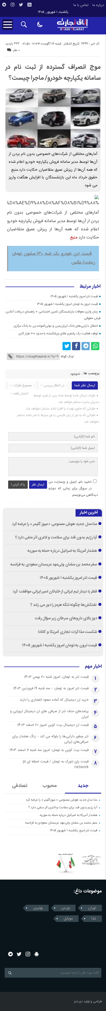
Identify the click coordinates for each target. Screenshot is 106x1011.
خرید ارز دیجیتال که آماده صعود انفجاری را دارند (54, 700)
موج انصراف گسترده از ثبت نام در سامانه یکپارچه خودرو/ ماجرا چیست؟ (53, 72)
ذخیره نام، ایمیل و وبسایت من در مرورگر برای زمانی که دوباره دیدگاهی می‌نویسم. (73, 488)
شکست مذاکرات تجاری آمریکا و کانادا (67, 632)
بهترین (38, 908)
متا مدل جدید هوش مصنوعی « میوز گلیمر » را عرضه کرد (54, 524)
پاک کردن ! (18, 484)
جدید (83, 786)
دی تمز (78, 1001)
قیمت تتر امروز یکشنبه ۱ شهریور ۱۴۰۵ (74, 296)
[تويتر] (21, 5)
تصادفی (19, 786)
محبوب (49, 786)
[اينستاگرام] (12, 5)
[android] (36, 954)
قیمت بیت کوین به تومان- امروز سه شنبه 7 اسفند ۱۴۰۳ (49, 750)
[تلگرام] (4, 5)
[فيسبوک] (76, 346)
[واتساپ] (95, 346)
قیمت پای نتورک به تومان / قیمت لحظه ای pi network (56, 764)
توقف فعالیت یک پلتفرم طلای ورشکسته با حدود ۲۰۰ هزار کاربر (58, 333)
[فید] (29, 5)
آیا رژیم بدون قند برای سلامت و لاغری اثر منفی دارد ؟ (56, 537)
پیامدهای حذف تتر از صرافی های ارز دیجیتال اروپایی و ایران (49, 714)
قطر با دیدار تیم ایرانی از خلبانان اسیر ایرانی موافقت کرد (55, 591)
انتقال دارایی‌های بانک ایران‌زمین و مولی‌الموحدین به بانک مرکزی (56, 326)
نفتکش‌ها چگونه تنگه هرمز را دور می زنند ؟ (63, 605)
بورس (65, 908)
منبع (73, 237)
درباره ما (98, 5)
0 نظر (16, 50)
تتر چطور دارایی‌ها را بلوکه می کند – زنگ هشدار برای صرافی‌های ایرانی (50, 739)
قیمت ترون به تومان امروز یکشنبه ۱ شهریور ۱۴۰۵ (67, 304)
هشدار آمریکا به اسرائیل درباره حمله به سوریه (62, 551)
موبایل (68, 918)
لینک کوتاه (67, 356)
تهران (92, 908)
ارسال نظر (38, 484)
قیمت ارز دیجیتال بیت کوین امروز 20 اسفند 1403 (53, 725)
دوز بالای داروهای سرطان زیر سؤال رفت (66, 618)
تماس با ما (81, 5)
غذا (93, 918)
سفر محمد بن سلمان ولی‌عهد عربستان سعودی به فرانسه (53, 564)
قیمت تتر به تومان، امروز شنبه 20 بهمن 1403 (56, 677)
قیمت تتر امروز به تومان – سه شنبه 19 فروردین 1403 (51, 688)
